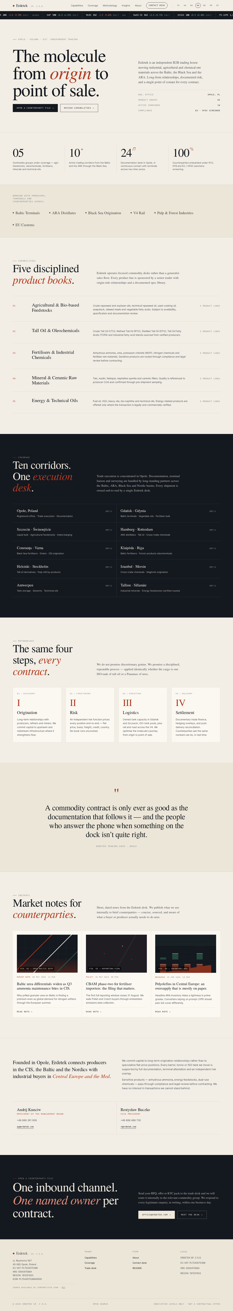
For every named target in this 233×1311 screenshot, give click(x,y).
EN (198, 5)
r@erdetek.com (128, 1127)
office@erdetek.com (156, 1215)
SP (217, 5)
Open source (100, 1304)
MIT (63, 1287)
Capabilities (77, 5)
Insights (126, 5)
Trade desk (90, 1268)
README (137, 1268)
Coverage (93, 5)
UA (185, 5)
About (138, 5)
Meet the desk (192, 1215)
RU (191, 5)
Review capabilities (79, 108)
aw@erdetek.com (25, 1127)
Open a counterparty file (35, 108)
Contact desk (157, 5)
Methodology (110, 5)
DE (204, 5)
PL (178, 5)
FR (211, 5)
